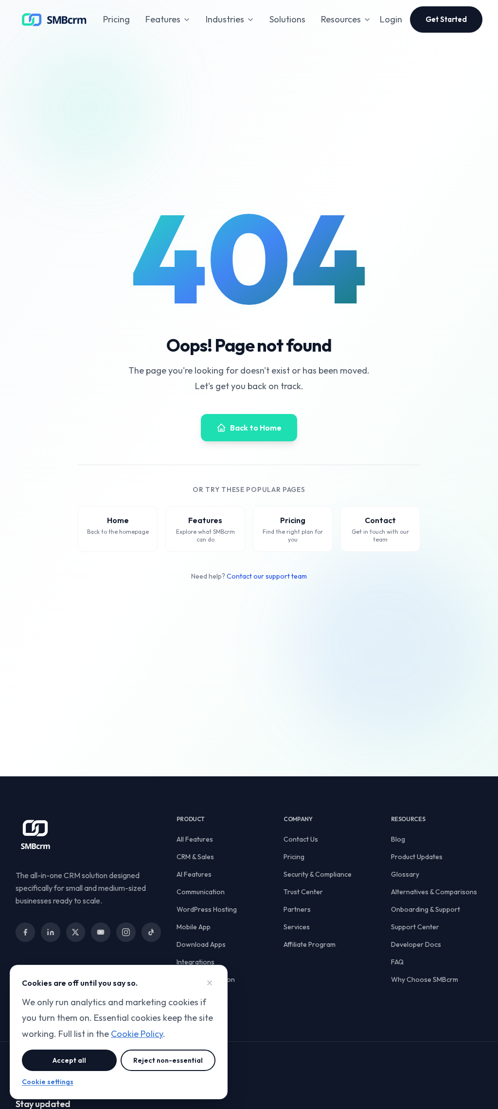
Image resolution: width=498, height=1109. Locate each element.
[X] (76, 932)
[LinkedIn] (50, 932)
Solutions (287, 19)
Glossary (405, 874)
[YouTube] (100, 932)
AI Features (194, 874)
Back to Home (256, 427)
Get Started (446, 19)
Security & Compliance (318, 874)
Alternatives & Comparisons (434, 891)
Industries (225, 19)
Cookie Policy (137, 1033)
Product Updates (417, 856)
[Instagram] (126, 932)
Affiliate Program (310, 944)
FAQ (397, 962)
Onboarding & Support (425, 909)
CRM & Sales (195, 856)
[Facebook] (25, 932)
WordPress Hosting (207, 909)
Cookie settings (47, 1081)
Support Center (415, 926)
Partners (297, 909)
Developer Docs (416, 944)
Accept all (69, 1060)
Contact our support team (267, 576)
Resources (341, 19)
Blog (398, 839)
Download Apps (201, 944)
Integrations (195, 962)
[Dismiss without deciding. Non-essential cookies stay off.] (209, 983)
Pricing (116, 19)
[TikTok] (151, 932)
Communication (201, 891)
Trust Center (303, 891)
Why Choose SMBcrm (424, 979)
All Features (195, 839)
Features (162, 19)
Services (297, 926)
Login (391, 19)
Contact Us (301, 839)
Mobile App (194, 926)
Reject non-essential (168, 1060)
